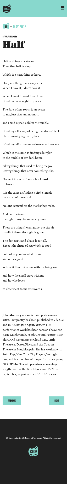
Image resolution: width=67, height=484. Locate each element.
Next (56, 400)
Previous (12, 400)
